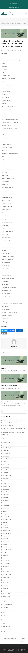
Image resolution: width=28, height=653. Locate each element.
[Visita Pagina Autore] (14, 341)
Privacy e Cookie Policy (19, 650)
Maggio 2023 (6, 464)
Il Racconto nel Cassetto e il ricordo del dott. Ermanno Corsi (9, 639)
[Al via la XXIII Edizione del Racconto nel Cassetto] (14, 360)
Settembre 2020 (7, 475)
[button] (26, 13)
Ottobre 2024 (6, 456)
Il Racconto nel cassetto (17, 50)
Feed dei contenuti (5, 626)
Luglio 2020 (6, 478)
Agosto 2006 (6, 577)
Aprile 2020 (5, 483)
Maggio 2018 (6, 508)
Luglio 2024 (6, 461)
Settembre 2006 (7, 574)
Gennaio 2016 (6, 530)
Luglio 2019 (6, 494)
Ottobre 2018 (6, 505)
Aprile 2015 (5, 544)
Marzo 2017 (6, 516)
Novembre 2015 (7, 533)
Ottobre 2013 (6, 563)
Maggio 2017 (6, 514)
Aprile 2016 (5, 527)
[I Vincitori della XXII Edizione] (14, 378)
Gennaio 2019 (6, 503)
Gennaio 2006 (6, 596)
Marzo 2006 (6, 591)
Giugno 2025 (6, 450)
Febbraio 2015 (6, 547)
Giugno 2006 (6, 582)
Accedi (3, 623)
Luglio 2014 (6, 552)
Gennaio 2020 (6, 486)
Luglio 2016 (6, 522)
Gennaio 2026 (6, 442)
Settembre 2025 (7, 448)
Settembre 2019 (7, 492)
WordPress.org (5, 631)
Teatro (4, 615)
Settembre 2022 (7, 470)
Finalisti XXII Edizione (7, 402)
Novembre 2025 (7, 445)
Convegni (5, 607)
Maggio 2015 (6, 541)
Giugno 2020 (6, 481)
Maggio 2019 (6, 500)
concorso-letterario (7, 50)
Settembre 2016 (7, 519)
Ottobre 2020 (6, 472)
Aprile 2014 (5, 558)
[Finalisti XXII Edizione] (14, 395)
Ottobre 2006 (6, 571)
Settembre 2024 (7, 459)
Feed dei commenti (6, 629)
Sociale (4, 612)
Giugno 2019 (6, 497)
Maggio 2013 (6, 566)
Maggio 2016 (6, 525)
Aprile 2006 (5, 588)
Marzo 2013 (6, 569)
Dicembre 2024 (6, 453)
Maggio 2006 (6, 585)
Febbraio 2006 (6, 593)
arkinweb (16, 49)
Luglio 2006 (6, 580)
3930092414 (14, 3)
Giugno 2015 (6, 538)
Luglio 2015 (6, 536)
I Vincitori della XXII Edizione (9, 385)
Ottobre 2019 (6, 489)
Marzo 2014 (6, 560)
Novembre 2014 (7, 549)
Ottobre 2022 (6, 467)
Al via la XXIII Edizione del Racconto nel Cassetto (14, 420)
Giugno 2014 (6, 555)
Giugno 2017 (6, 511)
